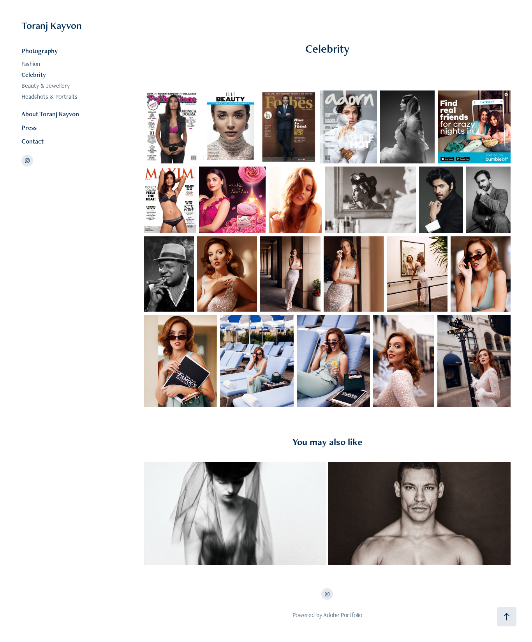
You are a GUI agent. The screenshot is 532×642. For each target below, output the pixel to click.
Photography (39, 50)
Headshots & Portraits (49, 96)
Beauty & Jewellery (45, 86)
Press (29, 127)
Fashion (30, 64)
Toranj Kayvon (51, 25)
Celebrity (33, 75)
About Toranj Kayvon (50, 114)
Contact (32, 141)
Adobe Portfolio (342, 615)
